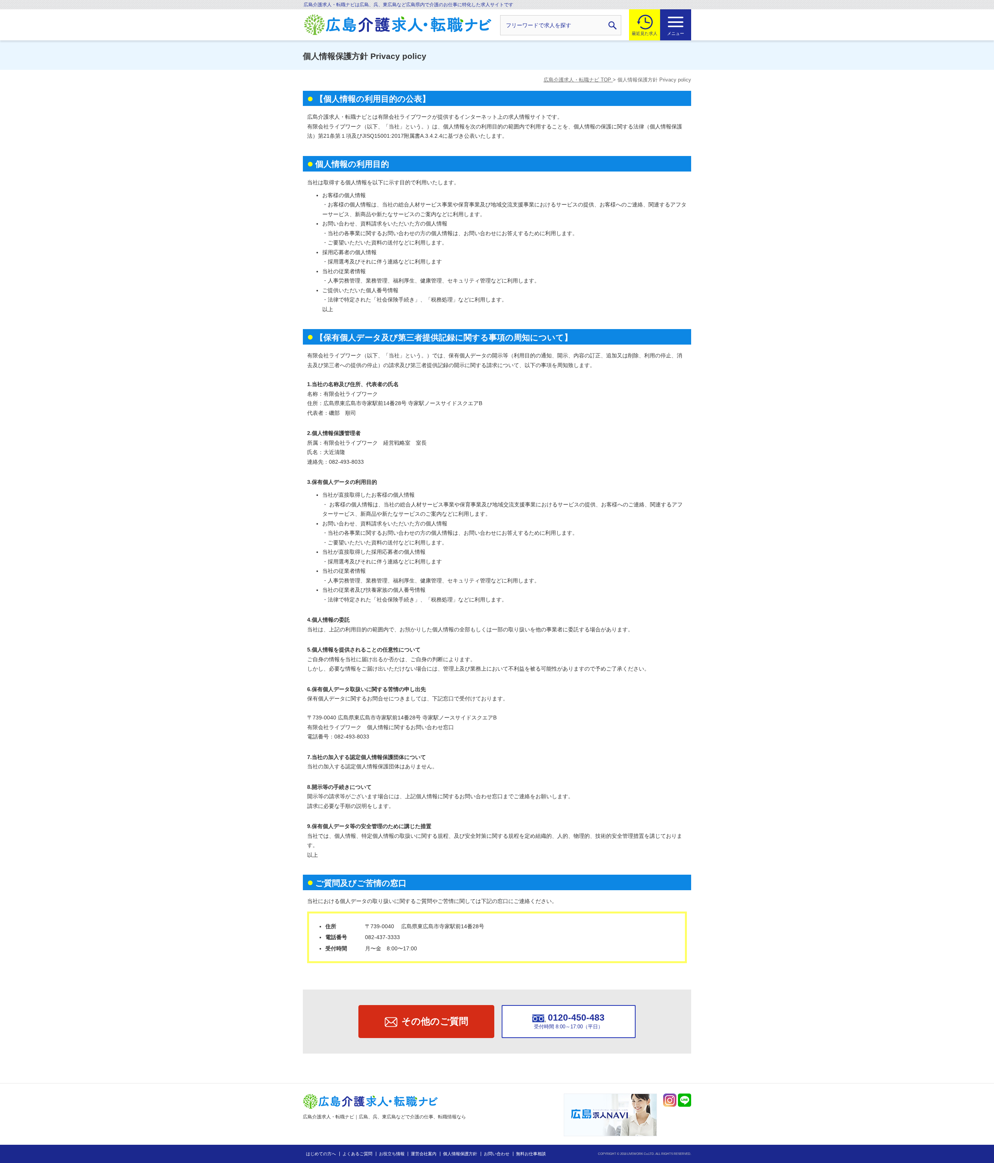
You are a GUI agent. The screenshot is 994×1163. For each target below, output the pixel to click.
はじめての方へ (321, 1153)
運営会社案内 (423, 1153)
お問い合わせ (496, 1153)
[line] (684, 1100)
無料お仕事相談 (531, 1153)
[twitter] (669, 1100)
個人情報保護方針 (460, 1153)
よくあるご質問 (357, 1153)
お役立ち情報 (392, 1153)
